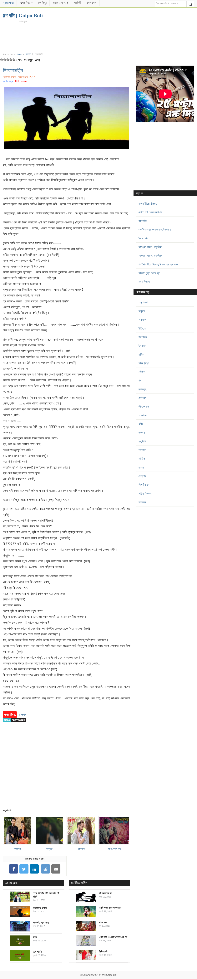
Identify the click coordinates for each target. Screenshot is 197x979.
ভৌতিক (142, 458)
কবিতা (141, 354)
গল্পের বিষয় (25, 2)
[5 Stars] (13, 59)
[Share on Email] (56, 869)
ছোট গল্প (142, 397)
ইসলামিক (143, 337)
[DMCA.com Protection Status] (14, 724)
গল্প (140, 380)
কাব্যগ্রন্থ (144, 363)
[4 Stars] (10, 59)
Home (19, 54)
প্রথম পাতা (8, 2)
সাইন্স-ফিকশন (145, 493)
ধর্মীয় (141, 424)
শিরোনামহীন (13, 70)
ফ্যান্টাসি (142, 441)
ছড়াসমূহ (142, 389)
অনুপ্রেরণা (143, 302)
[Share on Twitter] (24, 869)
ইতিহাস (142, 328)
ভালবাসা (28, 54)
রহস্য (141, 467)
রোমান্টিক (142, 476)
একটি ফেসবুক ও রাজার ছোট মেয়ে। (155, 229)
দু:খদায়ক (143, 415)
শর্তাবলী (77, 2)
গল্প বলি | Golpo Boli (108, 975)
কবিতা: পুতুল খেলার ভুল (149, 273)
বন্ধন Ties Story (148, 203)
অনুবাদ (142, 311)
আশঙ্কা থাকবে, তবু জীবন (150, 247)
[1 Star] (1, 59)
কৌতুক (142, 371)
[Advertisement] (98, 36)
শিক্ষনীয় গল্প (144, 484)
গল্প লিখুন (42, 2)
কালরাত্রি (143, 220)
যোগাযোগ (92, 2)
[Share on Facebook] (13, 869)
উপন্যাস (142, 345)
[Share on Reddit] (45, 869)
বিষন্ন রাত (143, 238)
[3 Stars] (7, 59)
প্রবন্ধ (142, 432)
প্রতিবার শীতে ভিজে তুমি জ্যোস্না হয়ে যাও (158, 264)
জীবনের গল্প (144, 406)
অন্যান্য (142, 319)
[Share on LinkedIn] (34, 869)
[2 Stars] (4, 59)
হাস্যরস (142, 502)
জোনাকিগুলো (144, 281)
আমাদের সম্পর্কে (60, 2)
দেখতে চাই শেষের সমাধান (150, 212)
